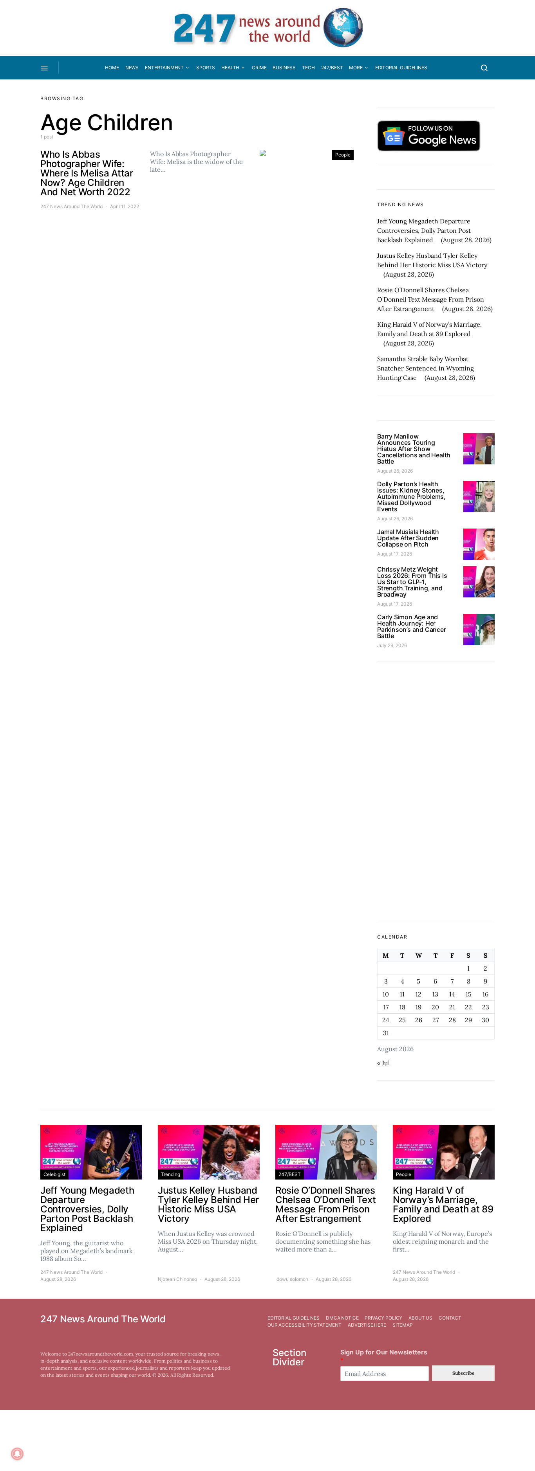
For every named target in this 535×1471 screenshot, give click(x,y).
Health (230, 67)
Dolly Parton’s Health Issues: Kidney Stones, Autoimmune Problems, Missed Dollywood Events (411, 496)
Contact (450, 1318)
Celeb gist (54, 1174)
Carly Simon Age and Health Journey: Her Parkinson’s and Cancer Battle (411, 626)
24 (385, 1020)
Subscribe (463, 1373)
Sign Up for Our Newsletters (383, 1356)
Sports (205, 67)
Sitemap (402, 1325)
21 (452, 1007)
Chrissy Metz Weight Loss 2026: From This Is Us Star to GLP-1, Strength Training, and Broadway (412, 581)
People (343, 155)
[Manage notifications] (17, 1454)
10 (386, 994)
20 (435, 1007)
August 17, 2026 (394, 554)
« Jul (383, 1063)
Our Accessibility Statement (305, 1325)
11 (402, 994)
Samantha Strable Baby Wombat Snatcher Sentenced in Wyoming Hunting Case (425, 368)
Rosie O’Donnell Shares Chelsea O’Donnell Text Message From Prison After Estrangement (430, 299)
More (355, 67)
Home (112, 67)
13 (435, 994)
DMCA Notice (342, 1318)
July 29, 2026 (392, 645)
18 (402, 1007)
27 (435, 1020)
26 (418, 1020)
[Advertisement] (436, 791)
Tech (308, 67)
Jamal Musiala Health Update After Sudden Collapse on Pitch (408, 538)
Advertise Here (367, 1325)
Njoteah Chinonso (177, 1279)
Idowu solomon (291, 1279)
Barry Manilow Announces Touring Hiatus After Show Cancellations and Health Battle (413, 448)
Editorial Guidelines (401, 67)
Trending (170, 1174)
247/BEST (332, 67)
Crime (259, 67)
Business (284, 67)
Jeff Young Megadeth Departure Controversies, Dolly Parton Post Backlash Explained (424, 230)
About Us (420, 1318)
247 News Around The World (71, 206)
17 (386, 1007)
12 (418, 994)
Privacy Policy (383, 1318)
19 (418, 1007)
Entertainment (164, 67)
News (132, 67)
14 (452, 994)
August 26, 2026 (395, 471)
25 (402, 1020)
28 (452, 1020)
